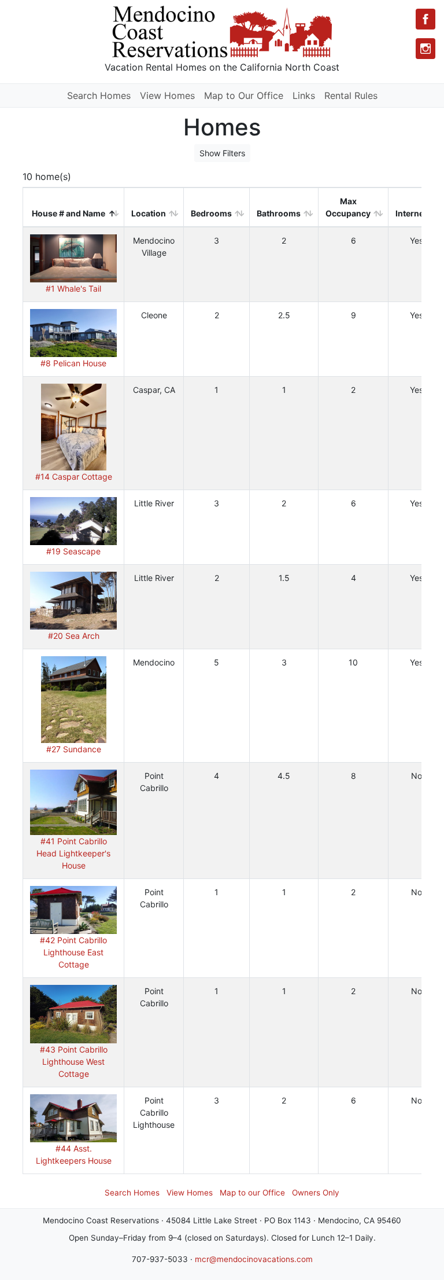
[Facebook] (425, 19)
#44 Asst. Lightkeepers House (74, 1154)
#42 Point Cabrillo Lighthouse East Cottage (73, 952)
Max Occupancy (348, 207)
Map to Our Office (243, 95)
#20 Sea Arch (73, 636)
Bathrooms (279, 213)
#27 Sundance (73, 749)
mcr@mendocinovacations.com (254, 1259)
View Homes (167, 95)
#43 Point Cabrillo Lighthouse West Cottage (74, 1061)
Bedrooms (211, 213)
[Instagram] (425, 48)
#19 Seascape (73, 551)
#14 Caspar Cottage (73, 476)
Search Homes (99, 95)
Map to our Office (252, 1192)
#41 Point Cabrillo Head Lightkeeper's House (73, 853)
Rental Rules (351, 95)
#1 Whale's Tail (73, 288)
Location (148, 213)
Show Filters (222, 153)
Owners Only (315, 1192)
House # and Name (68, 213)
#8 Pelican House (73, 363)
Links (304, 95)
